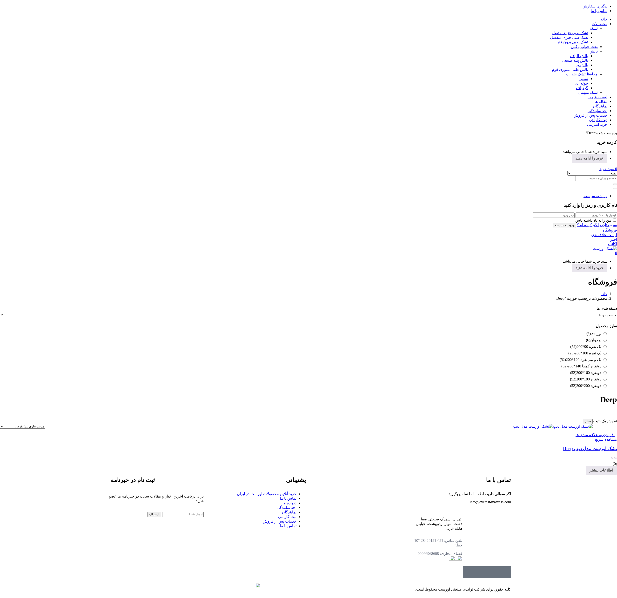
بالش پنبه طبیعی (575, 60)
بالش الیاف (579, 56)
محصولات (599, 24)
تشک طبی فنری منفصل (569, 37)
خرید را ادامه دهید (590, 158)
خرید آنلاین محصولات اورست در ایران (266, 494)
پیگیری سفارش (595, 6)
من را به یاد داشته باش (593, 220)
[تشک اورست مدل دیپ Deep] (553, 426)
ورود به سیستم (595, 196)
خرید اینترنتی (597, 124)
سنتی (583, 79)
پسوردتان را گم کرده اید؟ (597, 225)
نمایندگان (600, 106)
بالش (594, 51)
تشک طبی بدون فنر (572, 42)
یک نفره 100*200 (584, 353)
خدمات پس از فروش (590, 115)
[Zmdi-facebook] (505, 572)
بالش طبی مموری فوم (570, 69)
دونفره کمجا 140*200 (581, 366)
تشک (594, 28)
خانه (604, 19)
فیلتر (588, 421)
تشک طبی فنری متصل (570, 33)
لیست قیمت (597, 97)
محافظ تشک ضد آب (582, 74)
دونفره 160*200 (585, 373)
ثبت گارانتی (598, 120)
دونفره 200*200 (585, 386)
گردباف (582, 88)
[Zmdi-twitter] (493, 572)
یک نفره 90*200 (585, 347)
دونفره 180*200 (585, 379)
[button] (608, 169)
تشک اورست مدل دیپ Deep (590, 448)
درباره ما (289, 503)
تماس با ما (599, 11)
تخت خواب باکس (584, 47)
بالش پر (582, 65)
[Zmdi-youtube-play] (481, 572)
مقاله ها (601, 102)
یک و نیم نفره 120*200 (580, 360)
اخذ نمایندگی (597, 111)
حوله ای (581, 83)
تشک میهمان (588, 92)
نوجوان (593, 340)
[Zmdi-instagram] (469, 572)
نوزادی (593, 334)
